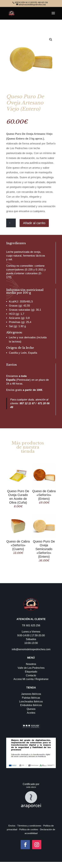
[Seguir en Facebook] (25, 844)
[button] (51, 39)
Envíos (11, 825)
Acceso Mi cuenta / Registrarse (31, 679)
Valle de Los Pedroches (31, 668)
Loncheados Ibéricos (31, 701)
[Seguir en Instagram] (36, 844)
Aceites (31, 712)
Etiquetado (31, 671)
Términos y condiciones (29, 825)
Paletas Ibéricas (31, 697)
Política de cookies (28, 829)
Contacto (31, 675)
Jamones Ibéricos (31, 694)
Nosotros (31, 664)
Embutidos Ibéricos (31, 705)
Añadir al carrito (34, 223)
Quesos (31, 709)
